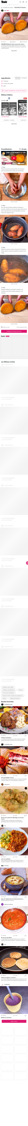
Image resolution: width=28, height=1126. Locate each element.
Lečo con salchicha (5, 859)
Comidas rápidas (15, 698)
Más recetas (14, 1021)
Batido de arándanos (6, 1017)
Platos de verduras (8, 692)
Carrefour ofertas (5, 116)
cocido (21, 690)
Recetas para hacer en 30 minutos (13, 695)
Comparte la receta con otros (14, 331)
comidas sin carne (8, 687)
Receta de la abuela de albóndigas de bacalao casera (12, 818)
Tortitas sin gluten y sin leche (8, 977)
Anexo (4, 698)
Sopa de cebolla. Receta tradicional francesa (12, 899)
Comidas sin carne (8, 7)
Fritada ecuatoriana (6, 737)
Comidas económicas (9, 690)
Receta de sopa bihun (6, 937)
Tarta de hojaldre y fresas (7, 777)
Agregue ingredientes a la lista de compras (15, 90)
